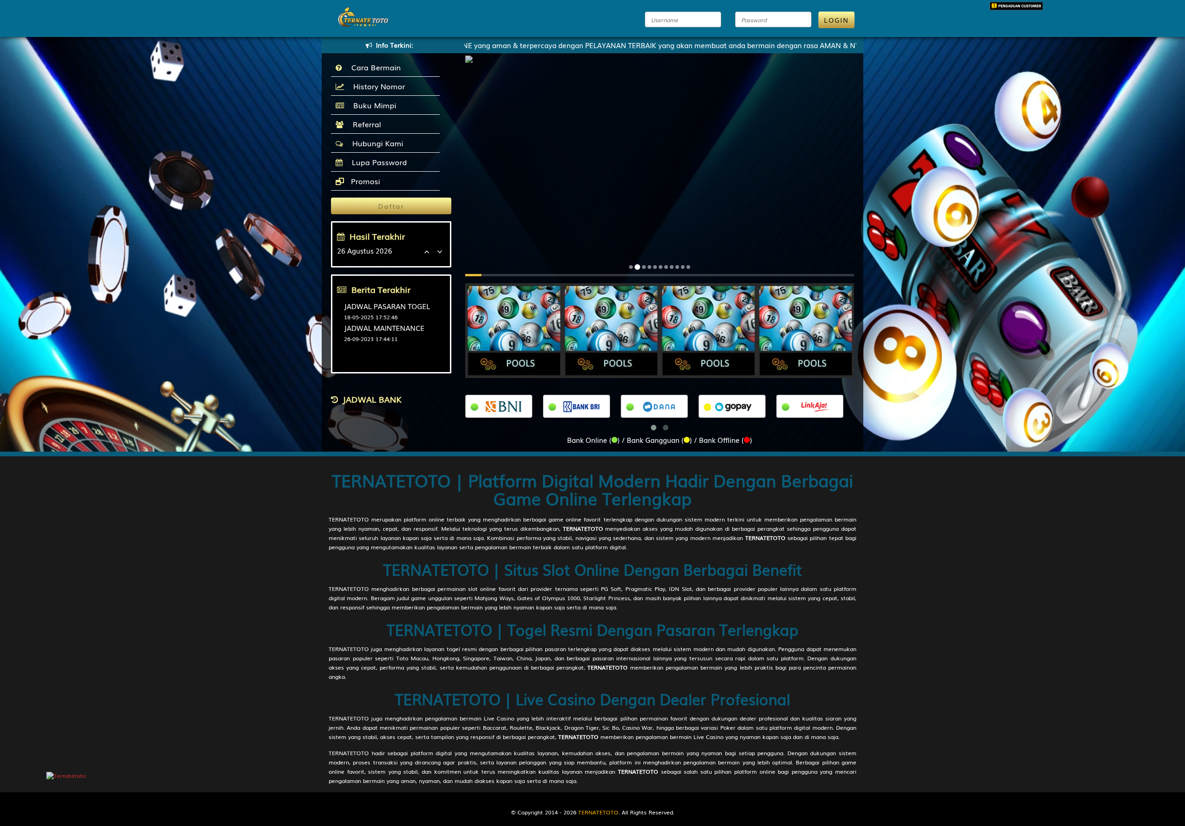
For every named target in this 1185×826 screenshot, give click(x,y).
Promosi (364, 180)
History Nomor (377, 86)
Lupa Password (377, 162)
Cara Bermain (374, 67)
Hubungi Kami (375, 143)
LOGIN (836, 20)
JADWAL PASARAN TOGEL (387, 306)
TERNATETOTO (349, 519)
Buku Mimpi (372, 105)
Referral (364, 124)
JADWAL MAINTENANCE (384, 328)
